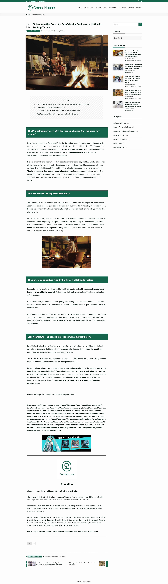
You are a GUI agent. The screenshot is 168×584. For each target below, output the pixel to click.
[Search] (141, 1)
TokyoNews (120, 143)
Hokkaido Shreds (122, 123)
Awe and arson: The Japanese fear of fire (51, 107)
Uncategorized (120, 147)
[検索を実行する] (140, 24)
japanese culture (56, 556)
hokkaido (47, 556)
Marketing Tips (121, 135)
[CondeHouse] (41, 7)
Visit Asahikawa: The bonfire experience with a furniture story (58, 114)
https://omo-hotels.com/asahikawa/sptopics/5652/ (56, 394)
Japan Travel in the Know (34, 31)
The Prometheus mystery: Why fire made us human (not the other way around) (63, 104)
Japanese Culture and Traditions (126, 131)
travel (63, 556)
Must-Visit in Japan (122, 139)
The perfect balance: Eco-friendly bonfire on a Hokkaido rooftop (58, 111)
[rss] (138, 1)
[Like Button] (29, 543)
